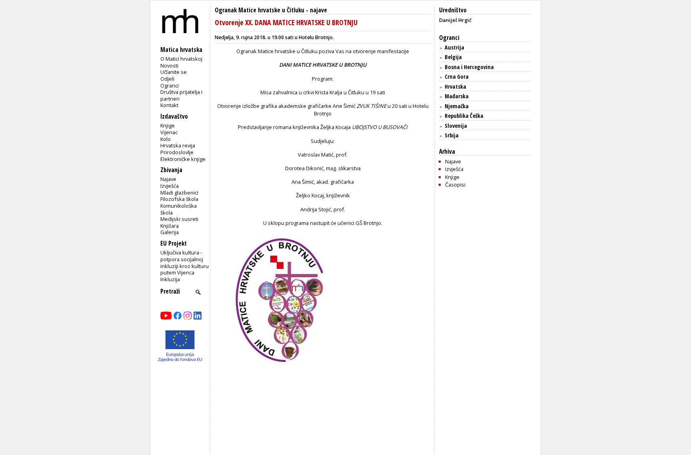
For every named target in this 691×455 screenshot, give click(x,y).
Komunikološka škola (178, 209)
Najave (168, 179)
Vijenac (169, 132)
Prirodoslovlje (177, 152)
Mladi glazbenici (179, 192)
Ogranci (169, 85)
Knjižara (169, 225)
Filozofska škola (179, 199)
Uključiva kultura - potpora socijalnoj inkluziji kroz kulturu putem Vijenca (184, 262)
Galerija (169, 232)
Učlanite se (173, 72)
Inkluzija (170, 279)
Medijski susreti (179, 219)
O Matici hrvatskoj (181, 58)
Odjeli (167, 78)
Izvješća (169, 185)
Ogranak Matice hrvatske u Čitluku (259, 10)
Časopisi (455, 184)
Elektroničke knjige (183, 159)
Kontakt (169, 105)
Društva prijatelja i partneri (181, 95)
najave (318, 10)
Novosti (169, 65)
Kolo (165, 139)
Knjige (167, 125)
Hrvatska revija (177, 145)
